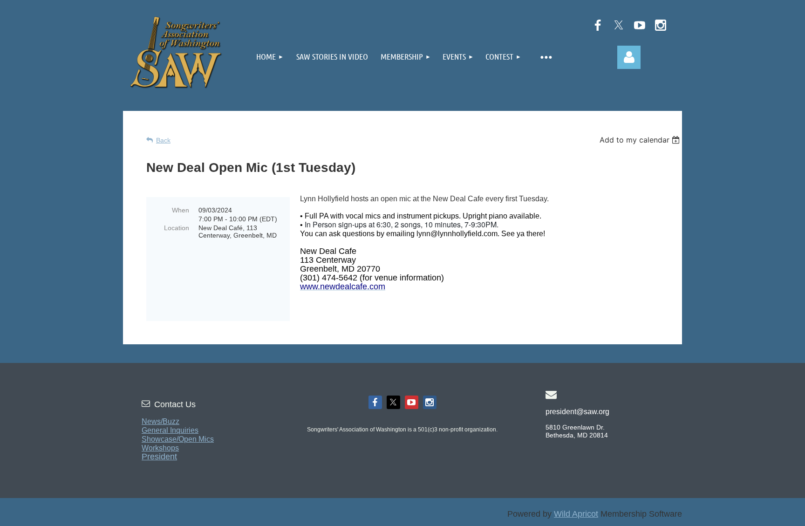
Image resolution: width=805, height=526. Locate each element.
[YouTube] (639, 25)
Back (163, 140)
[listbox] (641, 139)
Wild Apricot (576, 514)
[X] (618, 25)
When (180, 210)
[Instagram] (660, 25)
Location (176, 228)
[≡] (545, 55)
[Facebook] (597, 25)
